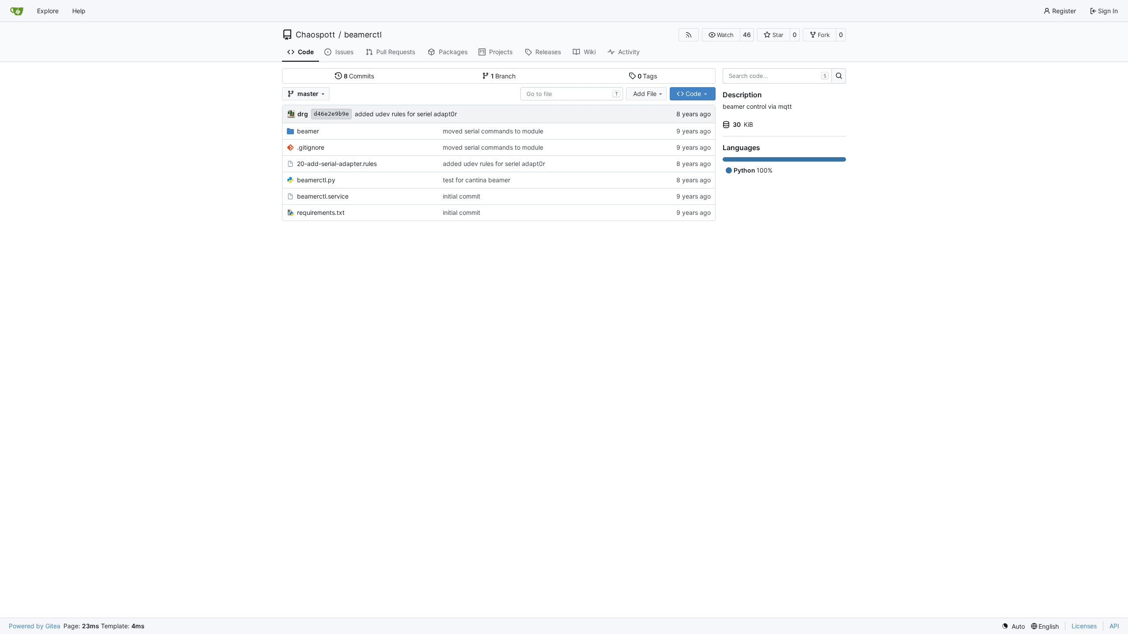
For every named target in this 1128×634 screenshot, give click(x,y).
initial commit (461, 196)
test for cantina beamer (476, 180)
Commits (359, 76)
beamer (308, 131)
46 (747, 34)
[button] (721, 34)
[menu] (1013, 626)
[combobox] (571, 93)
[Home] (16, 11)
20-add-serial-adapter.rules (337, 163)
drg (302, 114)
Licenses (1084, 626)
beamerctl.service (323, 196)
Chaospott (315, 34)
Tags (647, 76)
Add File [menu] (645, 93)
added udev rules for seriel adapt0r (406, 114)
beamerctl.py (316, 180)
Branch (503, 76)
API (1114, 626)
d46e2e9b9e (331, 114)
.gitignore (310, 147)
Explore (48, 11)
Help (78, 11)
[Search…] (838, 76)
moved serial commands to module (493, 131)
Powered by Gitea (34, 626)
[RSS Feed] (689, 34)
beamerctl (363, 34)
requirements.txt (321, 212)
